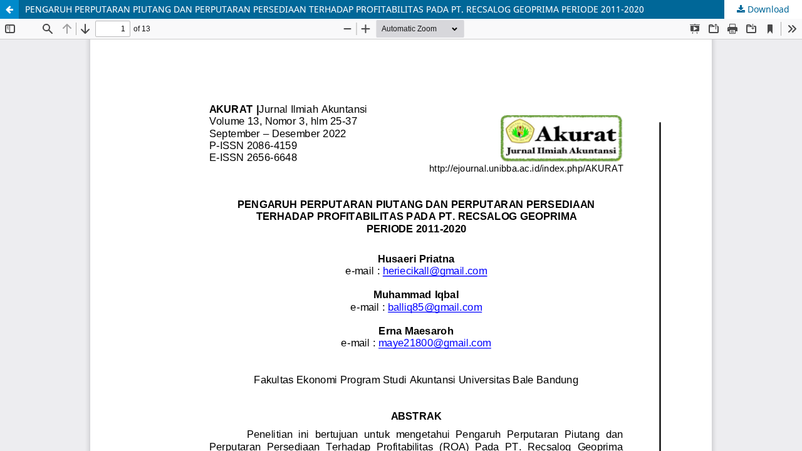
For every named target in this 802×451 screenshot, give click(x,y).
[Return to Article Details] (9, 9)
